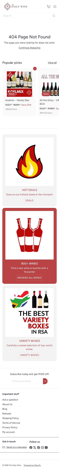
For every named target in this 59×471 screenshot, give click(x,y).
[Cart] (48, 6)
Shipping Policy (10, 418)
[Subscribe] (45, 381)
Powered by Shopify (32, 465)
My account (8, 432)
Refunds (6, 413)
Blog (4, 409)
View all (52, 62)
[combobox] (29, 15)
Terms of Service (11, 422)
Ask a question (10, 399)
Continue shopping (29, 47)
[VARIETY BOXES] (29, 312)
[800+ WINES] (29, 235)
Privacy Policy (9, 427)
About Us (7, 404)
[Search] (54, 15)
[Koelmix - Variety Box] (19, 90)
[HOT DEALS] (29, 161)
